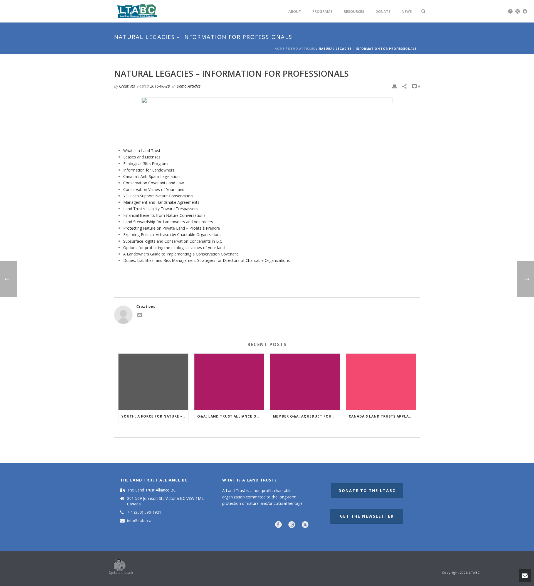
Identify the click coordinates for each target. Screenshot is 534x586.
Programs (322, 11)
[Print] (394, 86)
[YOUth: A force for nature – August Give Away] (153, 381)
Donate (382, 11)
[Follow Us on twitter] (305, 524)
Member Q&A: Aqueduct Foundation (306, 416)
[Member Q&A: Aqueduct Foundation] (305, 381)
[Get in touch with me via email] (139, 315)
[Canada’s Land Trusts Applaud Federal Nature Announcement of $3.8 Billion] (381, 381)
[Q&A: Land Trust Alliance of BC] (229, 381)
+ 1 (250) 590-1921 (144, 512)
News (407, 11)
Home (280, 49)
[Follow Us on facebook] (278, 524)
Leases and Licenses (141, 157)
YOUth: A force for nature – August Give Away (154, 416)
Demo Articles (301, 49)
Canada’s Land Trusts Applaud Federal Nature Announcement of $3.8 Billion (382, 416)
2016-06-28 (160, 86)
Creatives (127, 86)
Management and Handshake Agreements (161, 202)
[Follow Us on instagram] (291, 524)
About (294, 11)
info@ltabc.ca (139, 520)
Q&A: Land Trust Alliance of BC (230, 416)
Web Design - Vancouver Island (120, 566)
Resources (354, 11)
